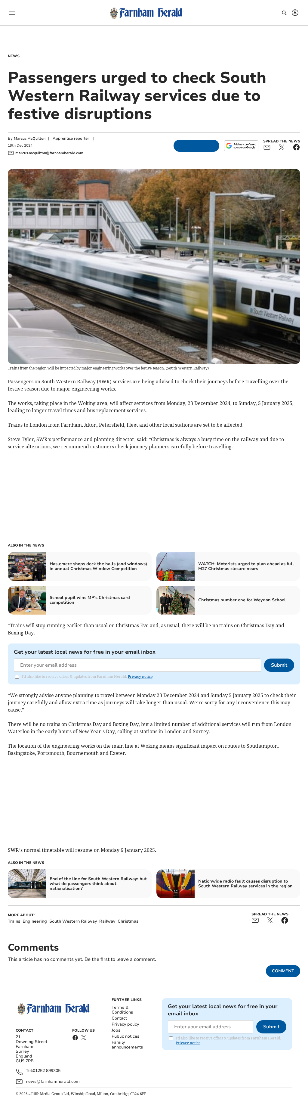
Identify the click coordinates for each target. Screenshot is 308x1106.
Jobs (116, 1030)
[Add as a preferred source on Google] (241, 145)
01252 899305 (46, 1070)
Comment (283, 971)
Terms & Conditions (122, 1010)
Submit (279, 665)
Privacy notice (140, 676)
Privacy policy (125, 1024)
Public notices (125, 1036)
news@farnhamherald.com (53, 1081)
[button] (12, 13)
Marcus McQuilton (29, 138)
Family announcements (127, 1044)
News (14, 56)
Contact (119, 1018)
